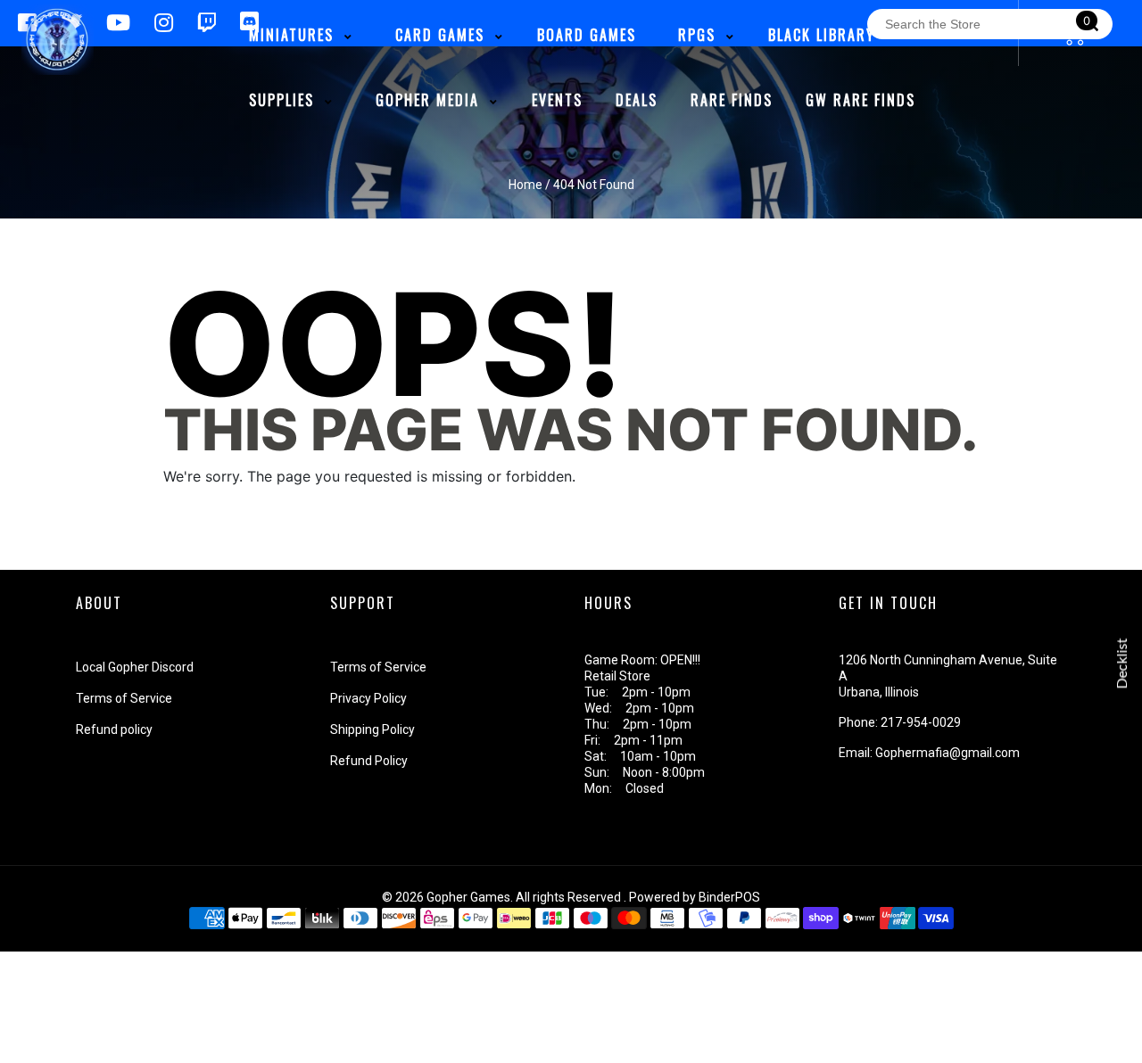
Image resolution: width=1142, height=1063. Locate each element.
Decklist (1122, 664)
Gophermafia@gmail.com (947, 753)
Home (525, 184)
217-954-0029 (921, 722)
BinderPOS (729, 897)
